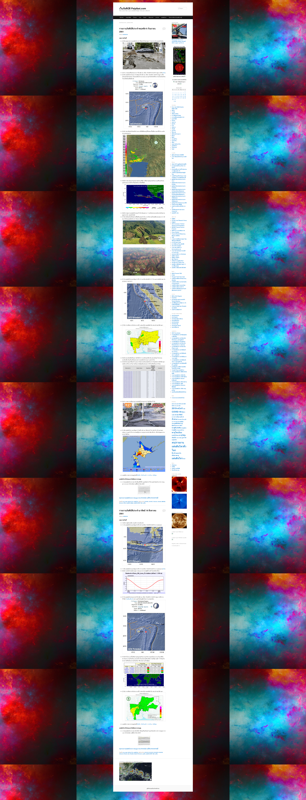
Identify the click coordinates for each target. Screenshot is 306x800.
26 (178, 98)
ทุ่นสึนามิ (182, 417)
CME (184, 408)
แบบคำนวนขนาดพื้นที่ (177, 204)
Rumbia (132, 754)
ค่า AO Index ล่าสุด (176, 242)
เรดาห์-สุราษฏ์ (175, 324)
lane (129, 754)
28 (183, 98)
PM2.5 (183, 412)
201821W (151, 752)
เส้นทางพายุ (175, 455)
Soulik (135, 754)
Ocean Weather (175, 232)
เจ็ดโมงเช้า (144, 475)
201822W (156, 752)
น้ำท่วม (135, 17)
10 (175, 94)
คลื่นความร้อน (175, 113)
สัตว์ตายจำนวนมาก (176, 134)
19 (178, 96)
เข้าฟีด (173, 466)
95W (185, 404)
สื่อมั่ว (173, 137)
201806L (147, 501)
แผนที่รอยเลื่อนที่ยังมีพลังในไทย (179, 392)
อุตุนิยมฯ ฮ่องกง (175, 256)
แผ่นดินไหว (163, 17)
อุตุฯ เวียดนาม (175, 259)
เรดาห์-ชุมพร (175, 317)
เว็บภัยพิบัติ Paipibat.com (132, 8)
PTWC (173, 275)
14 (183, 94)
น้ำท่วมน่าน (139, 754)
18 (177, 96)
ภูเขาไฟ (173, 130)
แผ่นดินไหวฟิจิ (137, 503)
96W (173, 405)
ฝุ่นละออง (178, 425)
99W (179, 405)
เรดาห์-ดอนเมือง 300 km (177, 318)
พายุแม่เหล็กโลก (180, 430)
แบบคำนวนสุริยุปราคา (177, 309)
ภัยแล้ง (173, 129)
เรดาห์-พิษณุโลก (175, 320)
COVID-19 (176, 411)
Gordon (159, 501)
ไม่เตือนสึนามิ (129, 599)
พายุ (140, 17)
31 (175, 99)
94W (182, 404)
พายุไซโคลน (175, 435)
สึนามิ (145, 17)
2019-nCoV (177, 408)
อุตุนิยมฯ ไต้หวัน (175, 257)
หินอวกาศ (151, 17)
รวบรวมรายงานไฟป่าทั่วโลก (178, 397)
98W (177, 405)
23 (172, 98)
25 (177, 98)
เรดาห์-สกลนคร (175, 322)
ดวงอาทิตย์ (128, 17)
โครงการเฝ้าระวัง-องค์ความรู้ (175, 17)
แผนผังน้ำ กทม (175, 213)
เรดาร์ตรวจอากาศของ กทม (178, 262)
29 (185, 98)
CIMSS (173, 218)
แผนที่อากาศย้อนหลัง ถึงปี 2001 (179, 267)
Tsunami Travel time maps (178, 277)
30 (172, 99)
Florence (155, 501)
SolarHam (174, 297)
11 (177, 94)
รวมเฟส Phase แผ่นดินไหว (178, 370)
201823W (160, 752)
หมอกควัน (174, 140)
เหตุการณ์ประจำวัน (129, 501)
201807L (151, 501)
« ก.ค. (174, 101)
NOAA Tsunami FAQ (177, 273)
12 (178, 94)
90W (173, 404)
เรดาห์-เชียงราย (175, 327)
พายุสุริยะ (174, 430)
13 (181, 94)
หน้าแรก (121, 17)
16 (172, 96)
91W (175, 404)
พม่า (181, 425)
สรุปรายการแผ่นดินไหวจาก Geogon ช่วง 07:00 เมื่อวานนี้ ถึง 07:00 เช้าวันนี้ (138, 498)
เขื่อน (173, 142)
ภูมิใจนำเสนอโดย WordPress (153, 788)
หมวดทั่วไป (174, 139)
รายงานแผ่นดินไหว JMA (177, 383)
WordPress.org (175, 470)
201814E (147, 752)
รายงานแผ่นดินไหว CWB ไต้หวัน (179, 376)
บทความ (174, 122)
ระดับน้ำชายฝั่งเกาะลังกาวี (177, 287)
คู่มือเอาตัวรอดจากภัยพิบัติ (178, 155)
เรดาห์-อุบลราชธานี (176, 325)
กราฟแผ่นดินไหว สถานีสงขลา (178, 341)
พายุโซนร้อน (177, 432)
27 (181, 98)
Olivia (124, 503)
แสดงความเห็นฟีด (176, 468)
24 (175, 98)
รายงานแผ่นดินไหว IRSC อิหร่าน (179, 382)
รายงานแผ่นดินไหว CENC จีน (178, 375)
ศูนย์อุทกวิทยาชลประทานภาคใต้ (179, 203)
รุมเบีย (144, 754)
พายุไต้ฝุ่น (182, 435)
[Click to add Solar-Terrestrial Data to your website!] (179, 74)
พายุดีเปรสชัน (176, 428)
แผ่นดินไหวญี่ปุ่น (129, 503)
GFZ (164, 73)
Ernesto (125, 754)
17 (175, 96)
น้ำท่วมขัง (179, 419)
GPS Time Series (176, 333)
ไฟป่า (173, 149)
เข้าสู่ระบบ (174, 465)
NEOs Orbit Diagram (177, 296)
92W (177, 403)
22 (185, 96)
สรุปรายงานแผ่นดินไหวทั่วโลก (179, 446)
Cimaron (121, 754)
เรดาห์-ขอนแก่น (175, 315)
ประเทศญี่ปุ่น (180, 421)
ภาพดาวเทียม (178, 437)
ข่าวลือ (173, 112)
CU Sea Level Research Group (179, 220)
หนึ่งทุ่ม (155, 475)
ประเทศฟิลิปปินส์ (176, 423)
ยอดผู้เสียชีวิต (174, 439)
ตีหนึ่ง (138, 475)
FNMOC (174, 222)
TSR (173, 237)
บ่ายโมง (150, 475)
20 (181, 96)
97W (175, 405)
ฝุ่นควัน (173, 124)
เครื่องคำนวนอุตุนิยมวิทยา (178, 261)
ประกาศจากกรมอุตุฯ (176, 245)
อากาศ (157, 17)
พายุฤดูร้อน (183, 428)
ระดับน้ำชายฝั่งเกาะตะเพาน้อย (178, 285)
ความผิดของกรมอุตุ (176, 115)
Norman (121, 503)
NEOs (173, 110)
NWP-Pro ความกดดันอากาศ (178, 230)
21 (183, 96)
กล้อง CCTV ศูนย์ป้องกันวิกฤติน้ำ (179, 164)
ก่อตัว (173, 415)
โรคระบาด (174, 147)
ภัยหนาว (174, 127)
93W (180, 404)
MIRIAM (163, 501)
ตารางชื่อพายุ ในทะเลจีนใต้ (178, 244)
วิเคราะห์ (174, 132)
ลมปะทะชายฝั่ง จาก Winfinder (179, 254)
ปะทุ (182, 423)
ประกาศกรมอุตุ (175, 421)
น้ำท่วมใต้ (184, 419)
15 (185, 94)
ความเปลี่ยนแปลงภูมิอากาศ (178, 117)
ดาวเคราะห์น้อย (175, 417)
